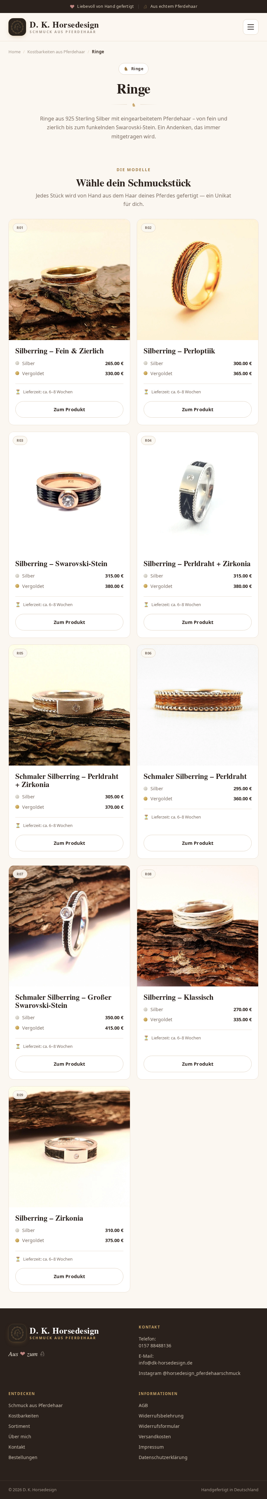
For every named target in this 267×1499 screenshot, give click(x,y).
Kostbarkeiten (23, 1416)
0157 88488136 (155, 1345)
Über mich (19, 1436)
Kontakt (16, 1447)
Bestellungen (22, 1457)
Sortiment (19, 1426)
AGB (143, 1405)
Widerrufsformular (159, 1426)
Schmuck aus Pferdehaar (35, 1405)
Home (14, 52)
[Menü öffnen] (251, 27)
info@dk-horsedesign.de (165, 1363)
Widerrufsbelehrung (161, 1416)
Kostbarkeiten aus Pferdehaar (56, 52)
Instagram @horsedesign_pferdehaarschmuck (189, 1373)
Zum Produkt (69, 409)
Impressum (151, 1447)
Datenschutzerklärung (163, 1457)
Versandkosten (155, 1436)
